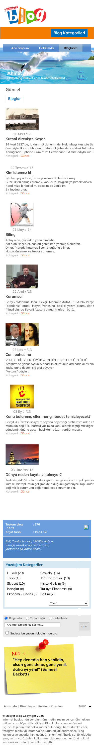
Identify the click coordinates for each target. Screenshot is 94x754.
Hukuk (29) (15, 573)
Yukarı (82, 706)
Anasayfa (10, 706)
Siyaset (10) (16, 583)
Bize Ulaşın (27, 706)
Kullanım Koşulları (50, 706)
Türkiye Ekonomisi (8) (56, 589)
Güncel (25, 156)
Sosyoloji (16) (50, 573)
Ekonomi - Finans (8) (22, 594)
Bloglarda (15, 618)
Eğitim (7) (47, 594)
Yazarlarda (37, 618)
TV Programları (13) (55, 578)
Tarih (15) (14, 578)
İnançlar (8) (15, 589)
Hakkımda (46, 48)
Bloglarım (70, 48)
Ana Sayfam (20, 48)
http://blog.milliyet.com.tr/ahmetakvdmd (36, 78)
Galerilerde (60, 618)
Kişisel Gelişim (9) (53, 583)
